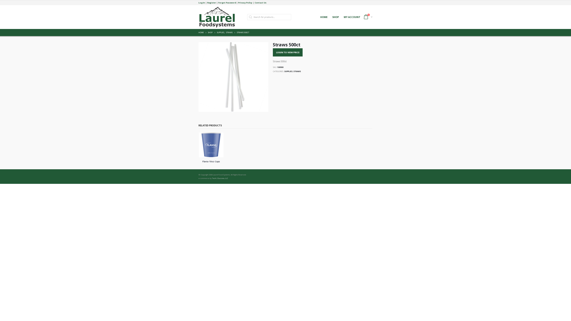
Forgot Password (227, 2)
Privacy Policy (245, 2)
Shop (335, 17)
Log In (202, 2)
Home (323, 17)
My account (352, 17)
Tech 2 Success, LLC (220, 178)
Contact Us (260, 2)
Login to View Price (287, 52)
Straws (297, 71)
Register (211, 2)
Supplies (288, 71)
